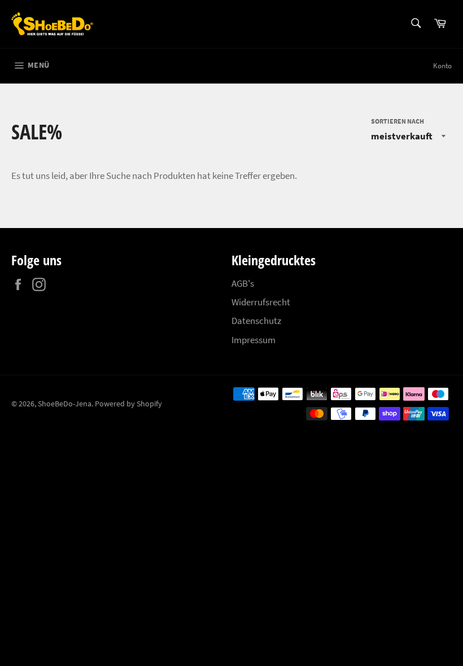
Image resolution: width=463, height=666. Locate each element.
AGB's (242, 283)
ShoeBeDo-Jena (64, 404)
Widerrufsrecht (260, 302)
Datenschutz (256, 320)
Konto (442, 66)
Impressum (253, 340)
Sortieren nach (397, 121)
